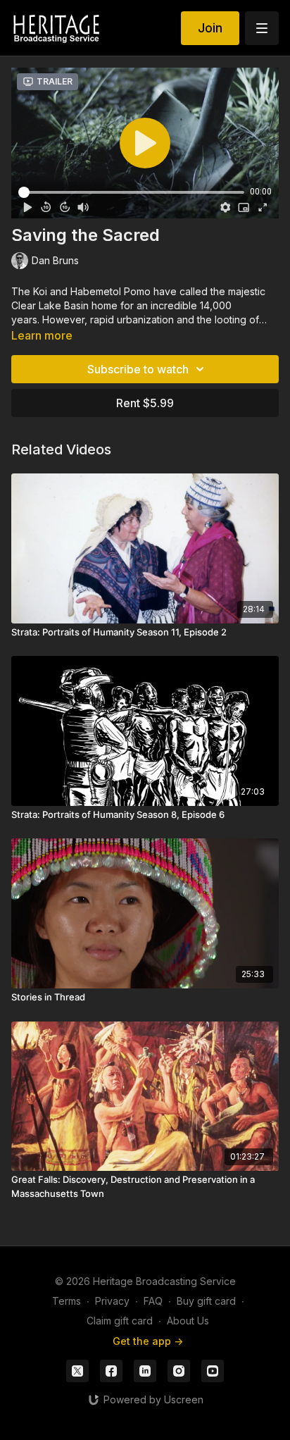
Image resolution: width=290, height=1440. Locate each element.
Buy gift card (206, 1301)
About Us (188, 1321)
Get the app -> (148, 1341)
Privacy (112, 1301)
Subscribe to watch (138, 369)
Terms (66, 1301)
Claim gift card (120, 1321)
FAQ (153, 1301)
